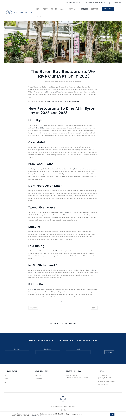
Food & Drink (77, 81)
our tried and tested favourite (53, 92)
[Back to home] (19, 12)
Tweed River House (65, 212)
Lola (57, 251)
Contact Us (38, 379)
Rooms (54, 9)
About (45, 9)
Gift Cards (74, 9)
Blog (5, 382)
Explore (84, 9)
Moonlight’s (40, 128)
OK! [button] (112, 415)
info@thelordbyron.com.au (96, 3)
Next (94, 308)
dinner (63, 301)
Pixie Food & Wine (80, 169)
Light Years (37, 193)
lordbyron (54, 81)
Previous (33, 308)
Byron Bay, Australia (75, 3)
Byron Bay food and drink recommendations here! (63, 101)
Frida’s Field (32, 289)
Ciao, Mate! (40, 147)
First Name (17, 349)
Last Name (47, 349)
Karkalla (30, 232)
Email (78, 349)
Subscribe (109, 352)
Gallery (63, 9)
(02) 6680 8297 (117, 3)
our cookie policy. (36, 416)
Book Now (108, 9)
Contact (94, 9)
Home (38, 9)
